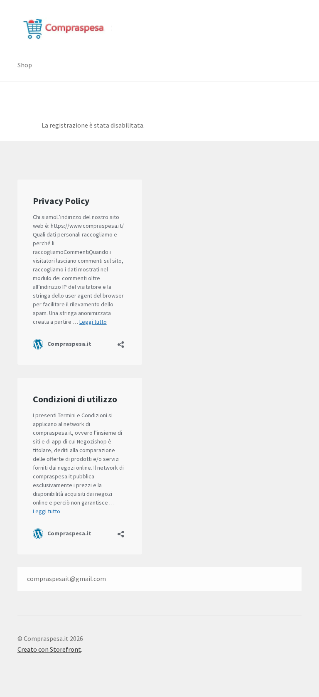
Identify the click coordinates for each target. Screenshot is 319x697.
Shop (24, 65)
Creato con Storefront (49, 649)
